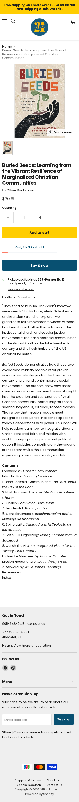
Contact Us (36, 623)
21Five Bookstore (20, 190)
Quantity (9, 207)
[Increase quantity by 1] (40, 217)
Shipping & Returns (28, 780)
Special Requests (29, 785)
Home (7, 46)
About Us (53, 780)
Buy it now (39, 265)
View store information (21, 289)
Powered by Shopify (39, 794)
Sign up (63, 719)
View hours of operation (32, 645)
